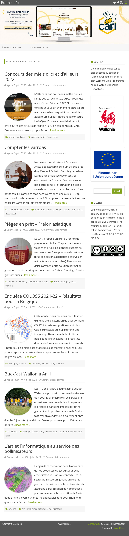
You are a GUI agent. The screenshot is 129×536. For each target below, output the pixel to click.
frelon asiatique (61, 281)
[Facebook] (118, 2)
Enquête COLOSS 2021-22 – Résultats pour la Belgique (42, 298)
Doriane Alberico (15, 457)
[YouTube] (121, 2)
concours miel (38, 137)
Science (22, 363)
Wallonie (21, 137)
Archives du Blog (39, 47)
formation (70, 209)
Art (23, 508)
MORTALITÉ (48, 363)
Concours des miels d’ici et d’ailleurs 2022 (41, 76)
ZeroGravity (94, 523)
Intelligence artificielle (37, 508)
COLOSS (36, 363)
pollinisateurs (55, 508)
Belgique (12, 363)
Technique (13, 209)
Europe (22, 281)
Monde (12, 137)
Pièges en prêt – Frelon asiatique (37, 224)
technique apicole (68, 431)
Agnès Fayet (13, 85)
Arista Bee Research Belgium (49, 209)
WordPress (119, 528)
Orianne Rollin (14, 229)
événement (52, 137)
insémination (51, 431)
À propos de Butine (11, 47)
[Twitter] (114, 2)
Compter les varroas (25, 147)
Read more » (57, 130)
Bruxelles (13, 281)
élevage (27, 431)
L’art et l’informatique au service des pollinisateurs (41, 448)
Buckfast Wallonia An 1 (27, 374)
